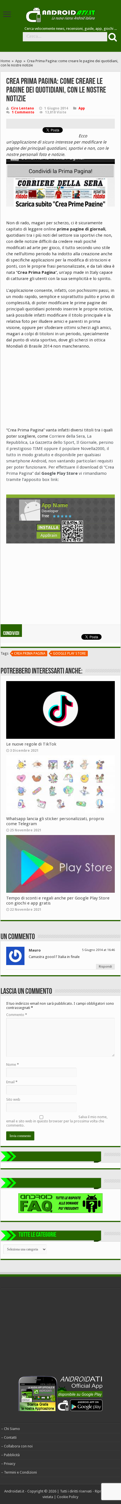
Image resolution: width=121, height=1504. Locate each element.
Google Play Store (69, 653)
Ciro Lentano (22, 108)
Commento (16, 1015)
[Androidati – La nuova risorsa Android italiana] (60, 14)
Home (5, 61)
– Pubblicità (10, 1455)
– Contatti (9, 1437)
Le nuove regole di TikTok (31, 744)
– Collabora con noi (17, 1446)
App (18, 61)
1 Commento (23, 112)
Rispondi (105, 966)
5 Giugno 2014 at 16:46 (98, 950)
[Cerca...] (112, 37)
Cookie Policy (67, 1497)
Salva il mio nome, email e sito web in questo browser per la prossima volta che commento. (56, 1121)
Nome (12, 1064)
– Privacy (8, 1464)
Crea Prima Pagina (29, 653)
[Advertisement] (48, 390)
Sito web (13, 1099)
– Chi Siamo (10, 1429)
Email (11, 1082)
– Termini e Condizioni (19, 1472)
